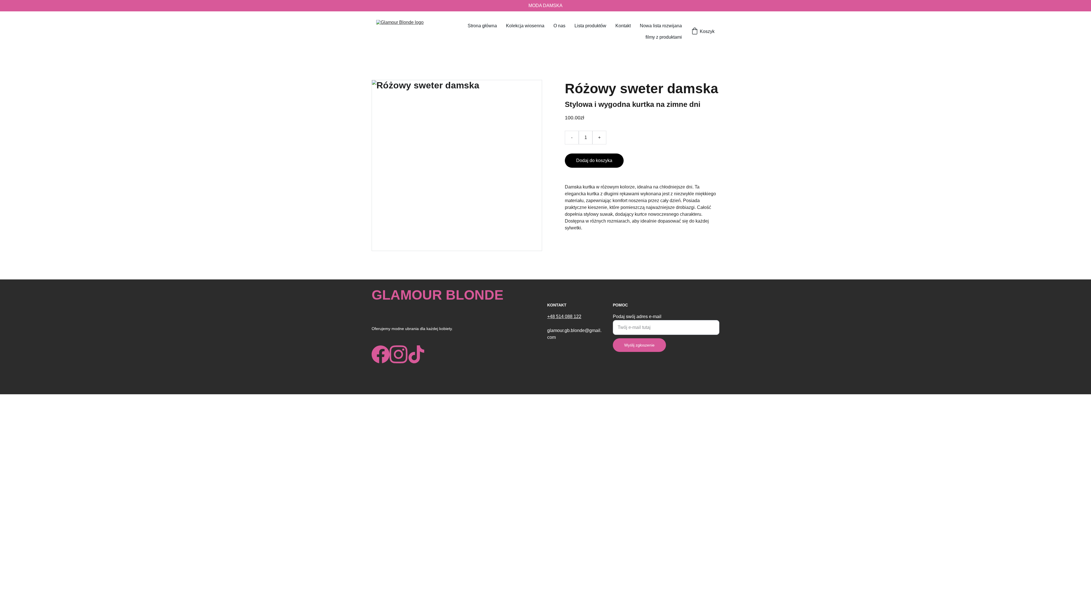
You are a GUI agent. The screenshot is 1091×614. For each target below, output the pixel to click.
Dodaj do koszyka (594, 160)
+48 (551, 316)
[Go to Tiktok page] (416, 354)
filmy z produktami (664, 37)
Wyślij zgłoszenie (639, 345)
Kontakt (623, 25)
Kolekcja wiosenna (525, 25)
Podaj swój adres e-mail (637, 316)
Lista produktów (590, 25)
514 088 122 (568, 316)
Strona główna (482, 25)
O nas (559, 25)
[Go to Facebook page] (381, 354)
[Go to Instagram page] (398, 354)
